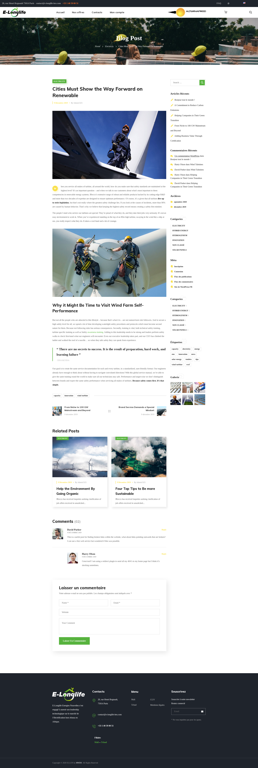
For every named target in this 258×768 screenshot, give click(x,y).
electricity (109, 46)
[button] (225, 12)
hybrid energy (180, 231)
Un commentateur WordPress (187, 156)
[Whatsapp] (228, 3)
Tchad (104, 742)
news (193, 354)
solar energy (177, 359)
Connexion (178, 272)
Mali (96, 742)
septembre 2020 (180, 202)
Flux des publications (183, 277)
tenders (188, 359)
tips (197, 359)
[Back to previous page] (109, 411)
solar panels (179, 250)
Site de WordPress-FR (183, 287)
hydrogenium (179, 235)
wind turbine (82, 396)
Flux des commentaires (183, 282)
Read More (80, 457)
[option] (79, 474)
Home (97, 46)
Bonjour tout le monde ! (185, 100)
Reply (164, 530)
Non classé (178, 245)
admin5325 (78, 103)
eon (173, 354)
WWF (188, 365)
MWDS (79, 763)
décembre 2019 (180, 207)
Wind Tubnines (196, 164)
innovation (68, 396)
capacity (57, 396)
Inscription (178, 267)
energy (197, 349)
